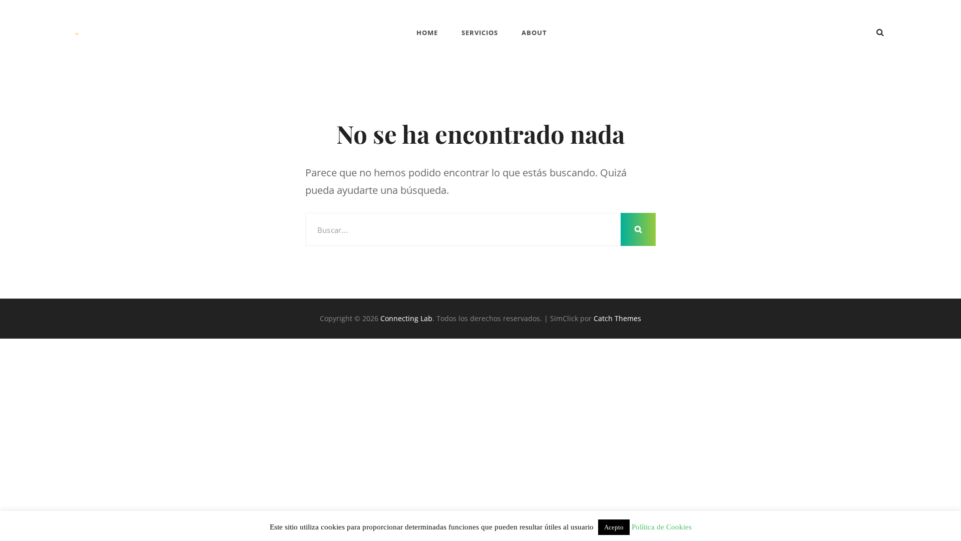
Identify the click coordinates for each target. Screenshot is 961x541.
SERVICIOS (479, 32)
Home (427, 32)
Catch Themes (617, 318)
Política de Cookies (662, 527)
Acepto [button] (614, 527)
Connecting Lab (406, 318)
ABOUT (534, 32)
